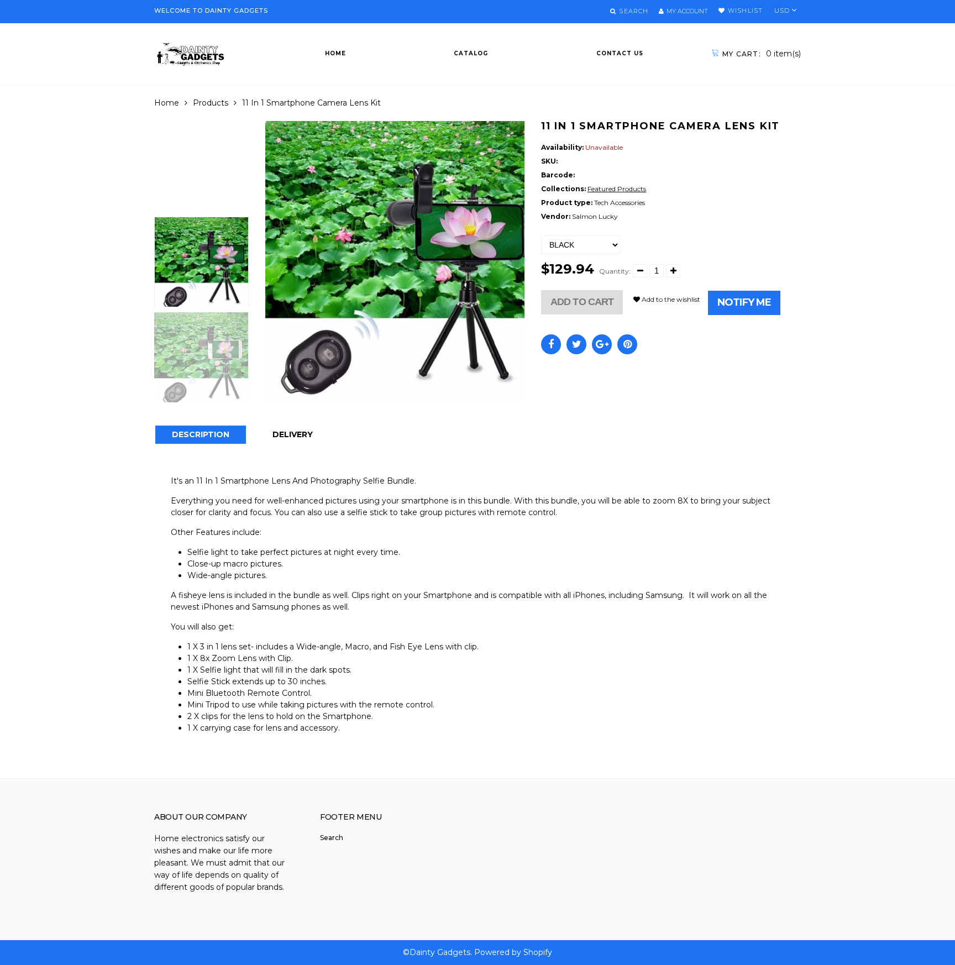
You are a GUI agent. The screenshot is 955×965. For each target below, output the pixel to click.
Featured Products (616, 189)
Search (331, 837)
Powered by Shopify (513, 952)
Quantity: (615, 271)
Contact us (619, 53)
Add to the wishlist (670, 299)
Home (335, 53)
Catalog (471, 53)
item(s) (761, 54)
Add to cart (581, 301)
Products (210, 103)
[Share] (551, 344)
